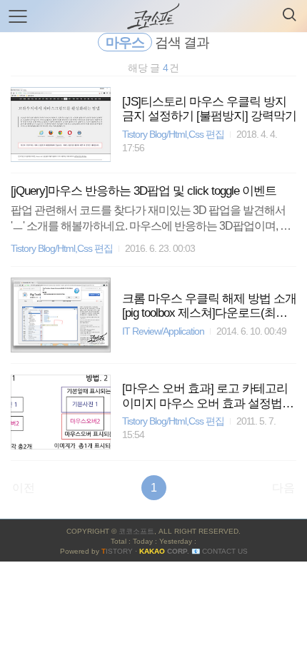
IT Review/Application (163, 331)
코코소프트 (136, 531)
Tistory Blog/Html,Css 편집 (173, 134)
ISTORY (117, 551)
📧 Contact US (219, 551)
